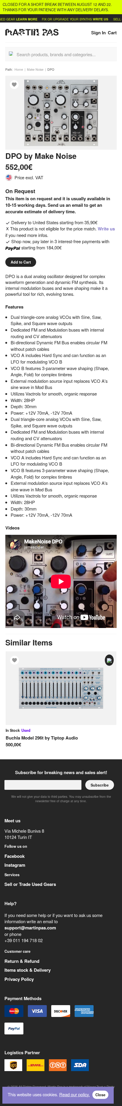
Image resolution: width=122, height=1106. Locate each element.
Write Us (93, 19)
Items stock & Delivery (27, 970)
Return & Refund (21, 961)
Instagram (14, 865)
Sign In (98, 32)
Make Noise (35, 69)
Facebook (14, 856)
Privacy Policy (19, 979)
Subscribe (100, 785)
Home (19, 69)
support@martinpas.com (30, 927)
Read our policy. (74, 1094)
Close (100, 1094)
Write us (106, 228)
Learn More (19, 19)
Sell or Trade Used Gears (30, 884)
